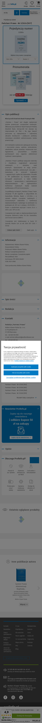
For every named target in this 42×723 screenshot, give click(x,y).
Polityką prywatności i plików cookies (24, 360)
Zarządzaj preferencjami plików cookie (21, 377)
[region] (21, 361)
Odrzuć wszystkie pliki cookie (21, 373)
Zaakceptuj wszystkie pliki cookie (21, 367)
